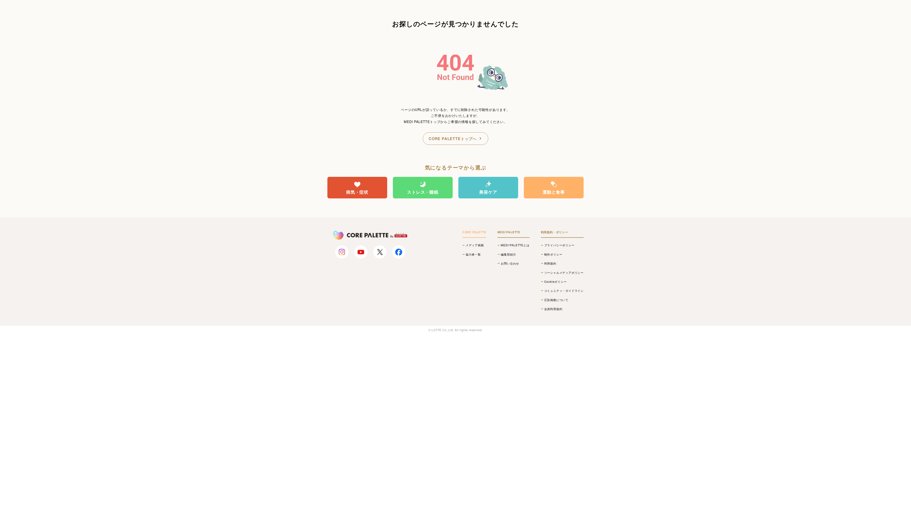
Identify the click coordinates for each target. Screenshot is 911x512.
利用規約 (550, 263)
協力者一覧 (473, 254)
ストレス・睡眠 (422, 192)
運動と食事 (554, 192)
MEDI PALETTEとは (515, 245)
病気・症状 (357, 192)
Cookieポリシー (555, 281)
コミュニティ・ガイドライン (564, 290)
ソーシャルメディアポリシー (564, 272)
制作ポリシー (553, 254)
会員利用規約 (553, 309)
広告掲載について (556, 300)
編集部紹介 (508, 254)
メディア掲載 (475, 245)
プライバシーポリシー (559, 245)
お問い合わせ (510, 263)
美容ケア (488, 192)
